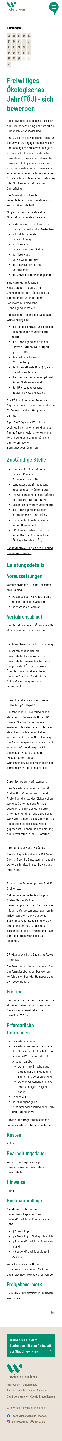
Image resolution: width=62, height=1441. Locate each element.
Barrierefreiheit (16, 1390)
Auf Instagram (19, 1421)
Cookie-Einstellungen (42, 1396)
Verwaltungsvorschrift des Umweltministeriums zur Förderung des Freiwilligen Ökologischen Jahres (30, 1269)
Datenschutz (30, 1384)
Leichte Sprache (37, 1390)
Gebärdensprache (17, 1396)
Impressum (13, 1384)
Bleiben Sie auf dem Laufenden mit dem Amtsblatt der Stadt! (30, 1345)
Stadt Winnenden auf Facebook (29, 1416)
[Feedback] (53, 1313)
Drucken (40, 1421)
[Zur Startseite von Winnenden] (16, 6)
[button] (54, 9)
